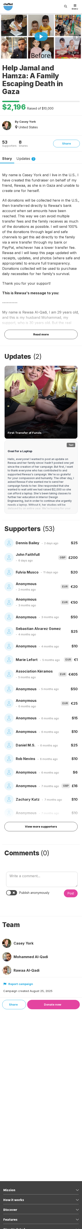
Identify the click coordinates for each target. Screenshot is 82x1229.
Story (7, 158)
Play (41, 36)
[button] (41, 402)
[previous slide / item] (5, 37)
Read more (41, 334)
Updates (25, 158)
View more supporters (41, 826)
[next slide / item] (77, 37)
